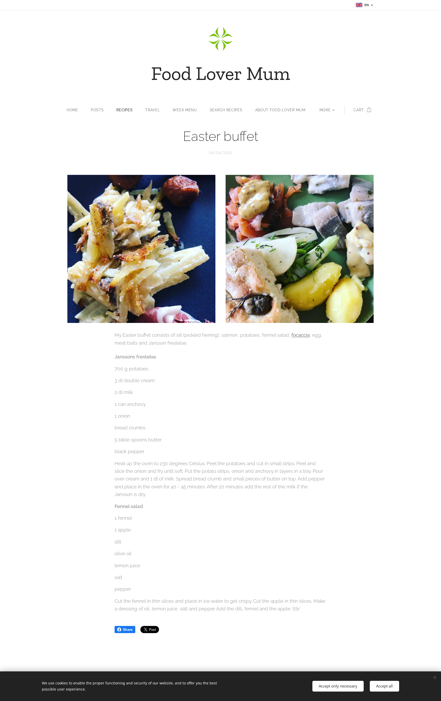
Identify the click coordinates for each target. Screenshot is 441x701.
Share (128, 629)
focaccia (300, 335)
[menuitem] (75, 110)
